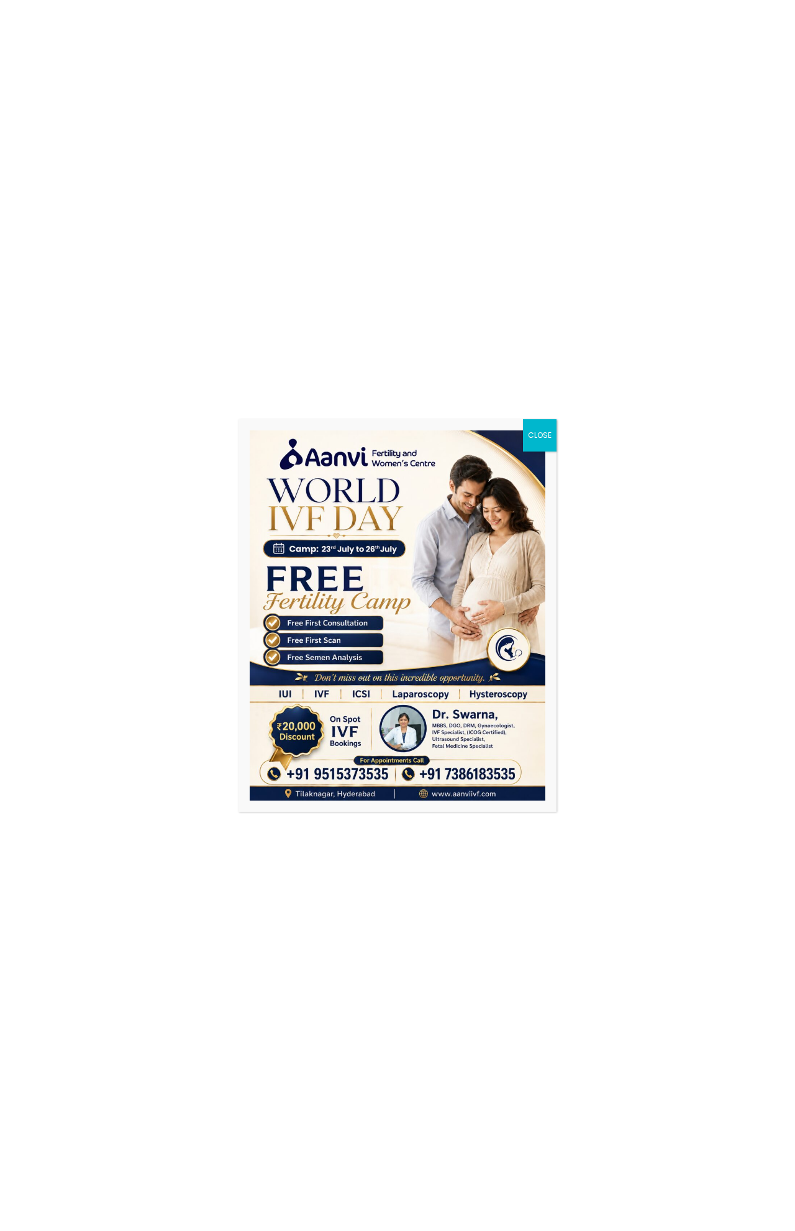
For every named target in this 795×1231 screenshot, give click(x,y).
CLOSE (540, 435)
